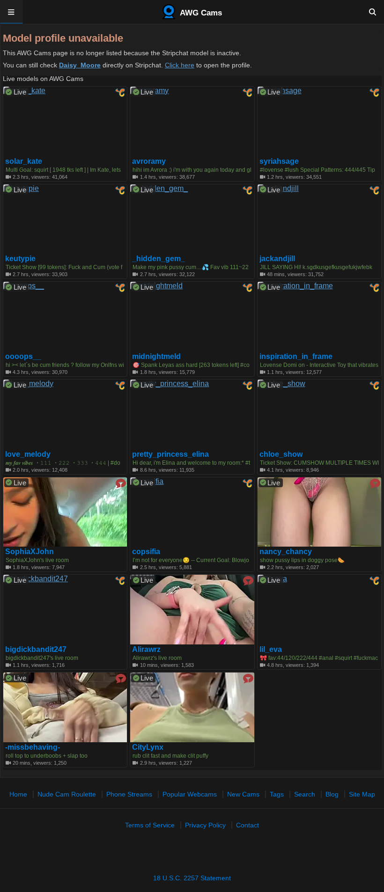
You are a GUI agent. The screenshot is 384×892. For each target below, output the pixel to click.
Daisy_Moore (80, 65)
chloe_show (281, 454)
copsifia (146, 552)
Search (304, 794)
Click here (179, 65)
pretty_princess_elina (170, 454)
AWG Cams (200, 12)
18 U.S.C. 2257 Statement (192, 878)
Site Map (362, 794)
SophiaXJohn (29, 552)
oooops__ (23, 356)
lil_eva (270, 649)
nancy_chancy (285, 552)
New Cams (243, 794)
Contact (247, 825)
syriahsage (279, 161)
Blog (332, 794)
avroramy (149, 161)
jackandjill (277, 259)
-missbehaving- (32, 747)
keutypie (20, 259)
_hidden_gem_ (158, 259)
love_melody (28, 454)
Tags (277, 794)
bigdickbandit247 (35, 649)
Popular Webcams (189, 794)
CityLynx (147, 747)
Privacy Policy (205, 825)
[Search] (372, 11)
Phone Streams (129, 794)
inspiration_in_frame (295, 356)
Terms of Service (150, 825)
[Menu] (11, 11)
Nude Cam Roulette (66, 794)
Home (18, 794)
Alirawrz (146, 649)
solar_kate (23, 161)
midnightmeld (156, 356)
